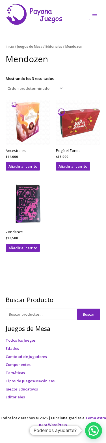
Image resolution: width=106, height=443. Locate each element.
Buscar (89, 314)
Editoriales (15, 397)
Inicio (10, 46)
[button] (93, 430)
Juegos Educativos (22, 389)
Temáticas (15, 372)
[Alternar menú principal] (94, 14)
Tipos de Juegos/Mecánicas (30, 380)
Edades (12, 348)
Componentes (18, 364)
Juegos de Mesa (29, 46)
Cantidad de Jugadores (26, 356)
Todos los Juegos (21, 340)
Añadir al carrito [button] (22, 166)
